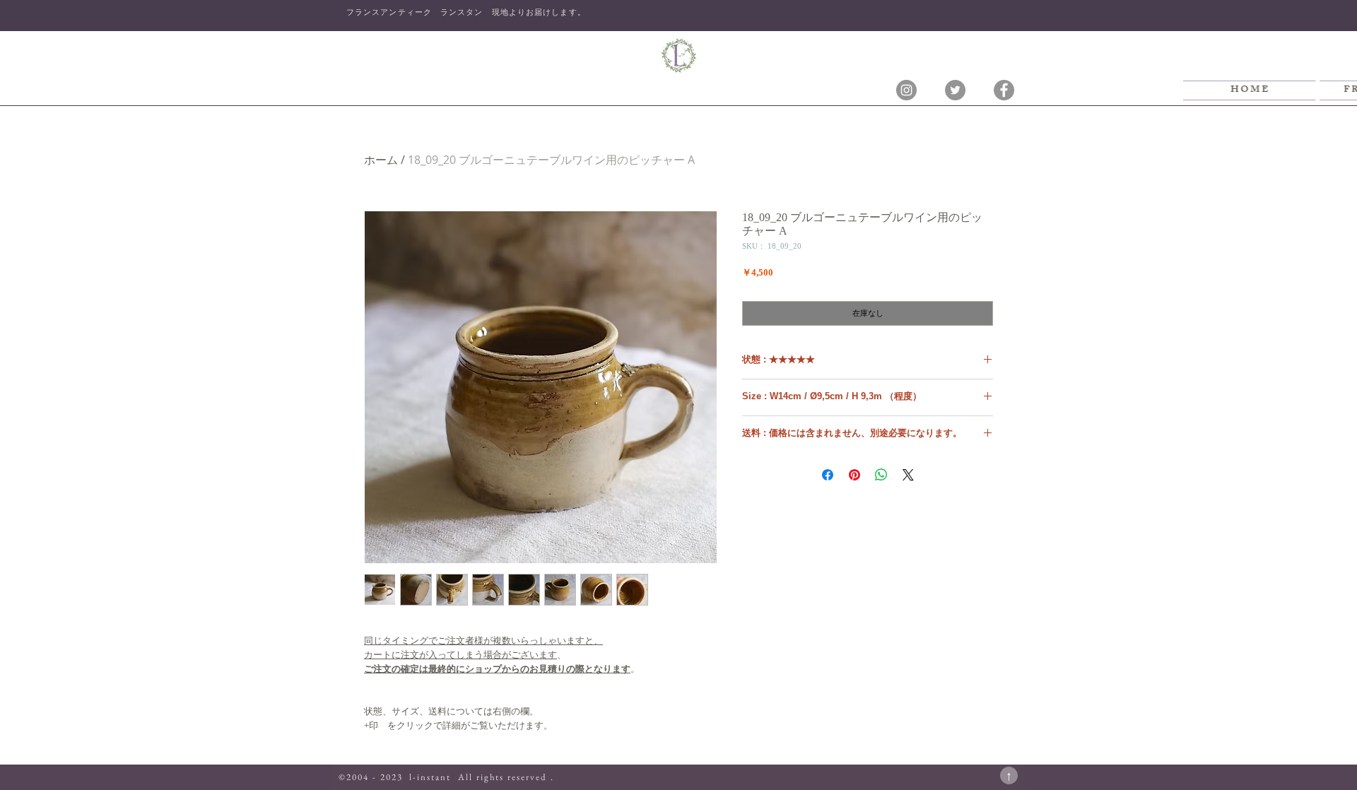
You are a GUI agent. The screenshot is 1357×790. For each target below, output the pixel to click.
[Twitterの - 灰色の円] (955, 90)
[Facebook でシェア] (827, 474)
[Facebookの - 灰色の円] (1004, 90)
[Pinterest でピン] (854, 474)
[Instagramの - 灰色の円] (906, 90)
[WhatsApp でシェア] (881, 474)
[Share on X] (908, 474)
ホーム (381, 159)
